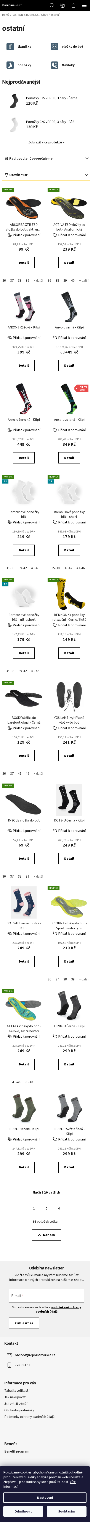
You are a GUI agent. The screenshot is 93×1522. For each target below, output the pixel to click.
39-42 (23, 568)
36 (4, 280)
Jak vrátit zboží (15, 1403)
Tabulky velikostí (16, 1390)
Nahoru (49, 1235)
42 (27, 773)
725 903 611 (23, 1364)
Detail (24, 262)
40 (73, 280)
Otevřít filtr (18, 175)
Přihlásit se (23, 1323)
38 (19, 280)
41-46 (16, 1082)
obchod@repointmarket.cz (35, 1354)
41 (19, 773)
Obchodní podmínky (19, 1410)
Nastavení (45, 1497)
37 (12, 280)
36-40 (29, 1082)
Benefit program (16, 1451)
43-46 (35, 568)
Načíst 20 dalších (46, 1192)
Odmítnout (23, 1511)
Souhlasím (66, 1511)
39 (27, 280)
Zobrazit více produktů (45, 142)
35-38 (10, 568)
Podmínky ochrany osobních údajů (29, 1416)
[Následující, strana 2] (46, 1208)
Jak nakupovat (15, 1397)
